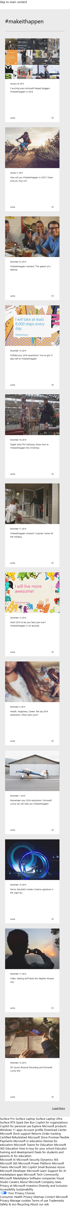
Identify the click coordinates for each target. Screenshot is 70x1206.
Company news (51, 1182)
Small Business (47, 1167)
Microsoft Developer (13, 1171)
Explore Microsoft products (49, 1126)
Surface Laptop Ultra (49, 1118)
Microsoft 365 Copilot (23, 1167)
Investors (32, 1185)
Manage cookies (20, 1200)
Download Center (55, 1130)
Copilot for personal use (15, 1126)
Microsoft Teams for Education (33, 1144)
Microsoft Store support (15, 1133)
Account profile (33, 1130)
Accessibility (7, 1189)
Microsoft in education (27, 1141)
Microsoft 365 (9, 1163)
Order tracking (51, 1133)
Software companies (43, 1178)
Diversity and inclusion (53, 1185)
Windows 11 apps (11, 1130)
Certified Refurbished (13, 1137)
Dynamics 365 (49, 1159)
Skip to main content (13, 2)
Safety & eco (8, 1204)
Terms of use (40, 1200)
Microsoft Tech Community (41, 1174)
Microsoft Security (28, 1159)
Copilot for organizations (52, 1122)
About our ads (39, 1204)
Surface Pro (7, 1118)
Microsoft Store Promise (43, 1137)
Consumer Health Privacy (16, 1197)
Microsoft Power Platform (34, 1163)
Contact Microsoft (56, 1197)
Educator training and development (33, 1150)
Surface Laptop (25, 1118)
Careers (14, 1182)
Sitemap (38, 1197)
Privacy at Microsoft (12, 1185)
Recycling (23, 1204)
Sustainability (24, 1189)
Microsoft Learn (37, 1171)
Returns (36, 1133)
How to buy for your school (36, 1148)
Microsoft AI (8, 1159)
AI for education (21, 1156)
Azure (61, 1167)
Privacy (5, 1200)
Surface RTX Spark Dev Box (17, 1122)
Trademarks (56, 1200)
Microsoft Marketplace (14, 1178)
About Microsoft (30, 1182)
